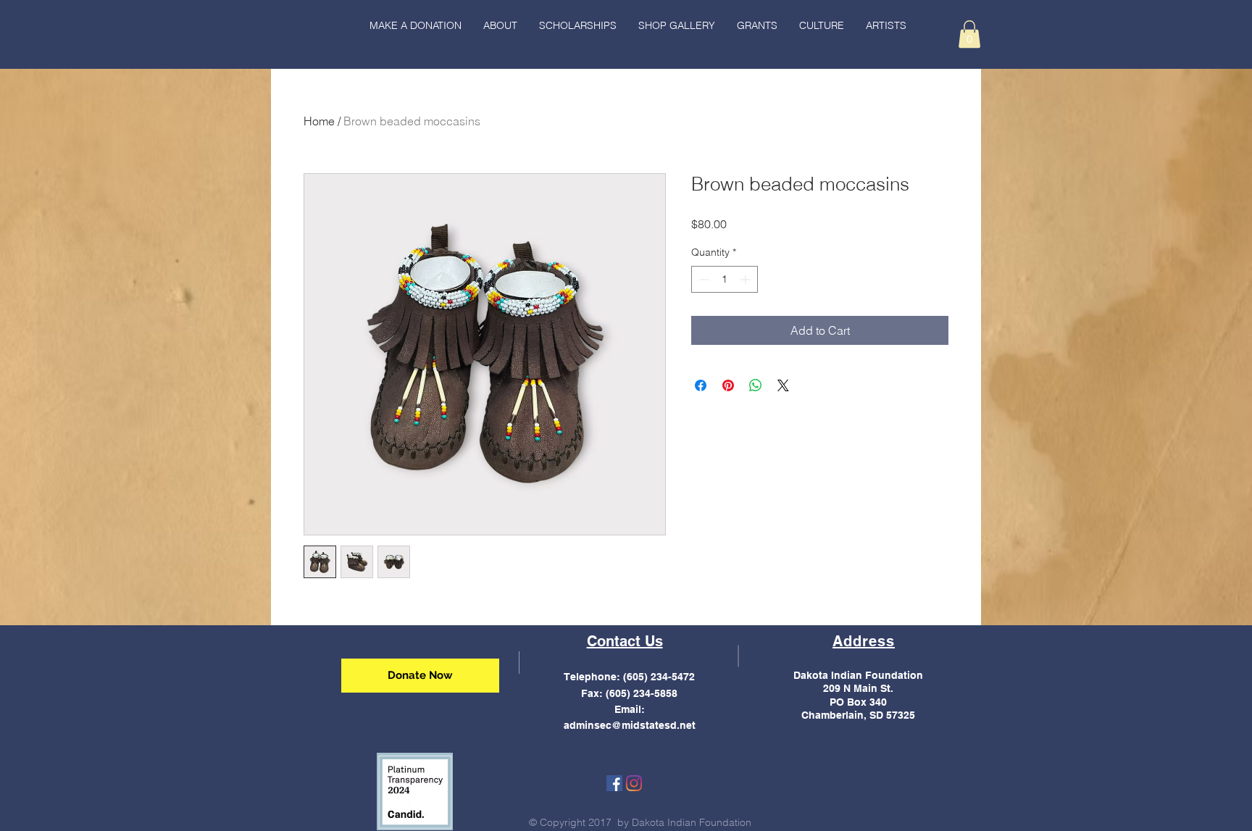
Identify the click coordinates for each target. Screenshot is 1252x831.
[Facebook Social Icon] (614, 783)
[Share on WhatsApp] (755, 385)
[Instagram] (634, 783)
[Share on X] (783, 385)
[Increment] (747, 279)
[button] (821, 25)
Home (319, 121)
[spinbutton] (724, 279)
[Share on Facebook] (700, 385)
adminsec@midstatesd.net (630, 725)
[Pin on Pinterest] (728, 385)
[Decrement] (702, 279)
